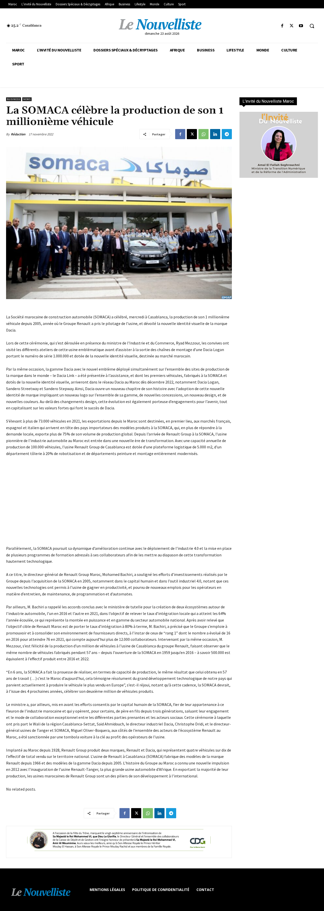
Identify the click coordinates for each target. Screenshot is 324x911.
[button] (312, 26)
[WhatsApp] (203, 134)
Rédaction (18, 134)
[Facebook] (282, 26)
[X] (291, 26)
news (27, 99)
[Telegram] (227, 134)
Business (13, 99)
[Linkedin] (215, 134)
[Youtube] (301, 26)
